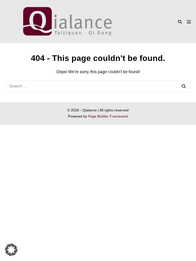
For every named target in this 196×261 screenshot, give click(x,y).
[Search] (183, 86)
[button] (180, 21)
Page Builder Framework (108, 116)
